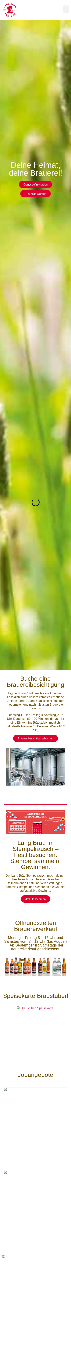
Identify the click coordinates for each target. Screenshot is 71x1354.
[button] (66, 9)
